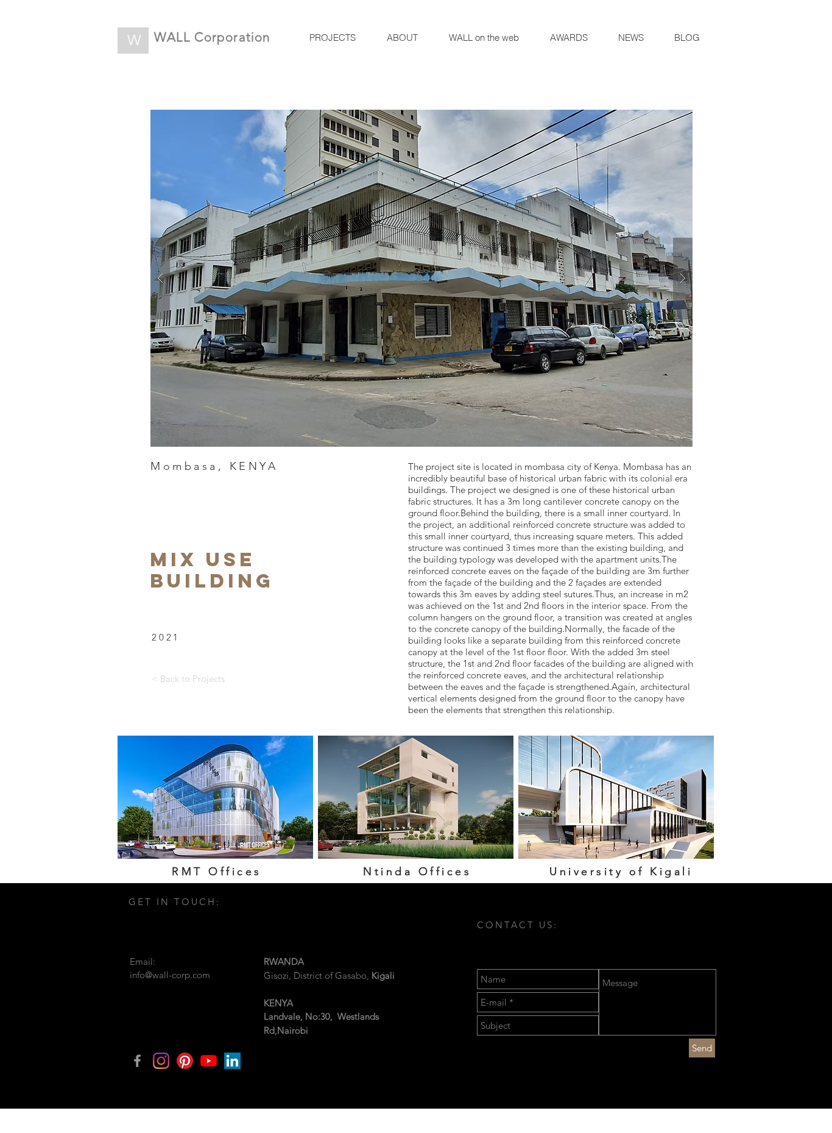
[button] (421, 278)
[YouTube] (208, 1061)
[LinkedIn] (232, 1061)
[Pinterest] (185, 1061)
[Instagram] (161, 1061)
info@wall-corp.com (170, 975)
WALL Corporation (212, 36)
